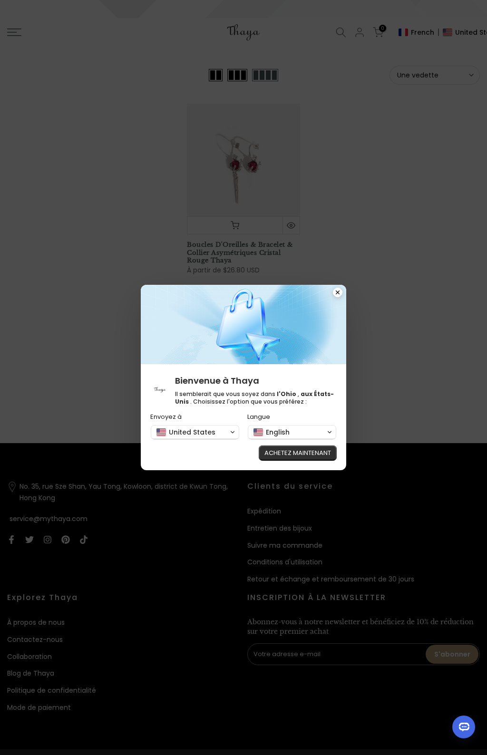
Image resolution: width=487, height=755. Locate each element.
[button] (195, 432)
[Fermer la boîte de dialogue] (337, 293)
